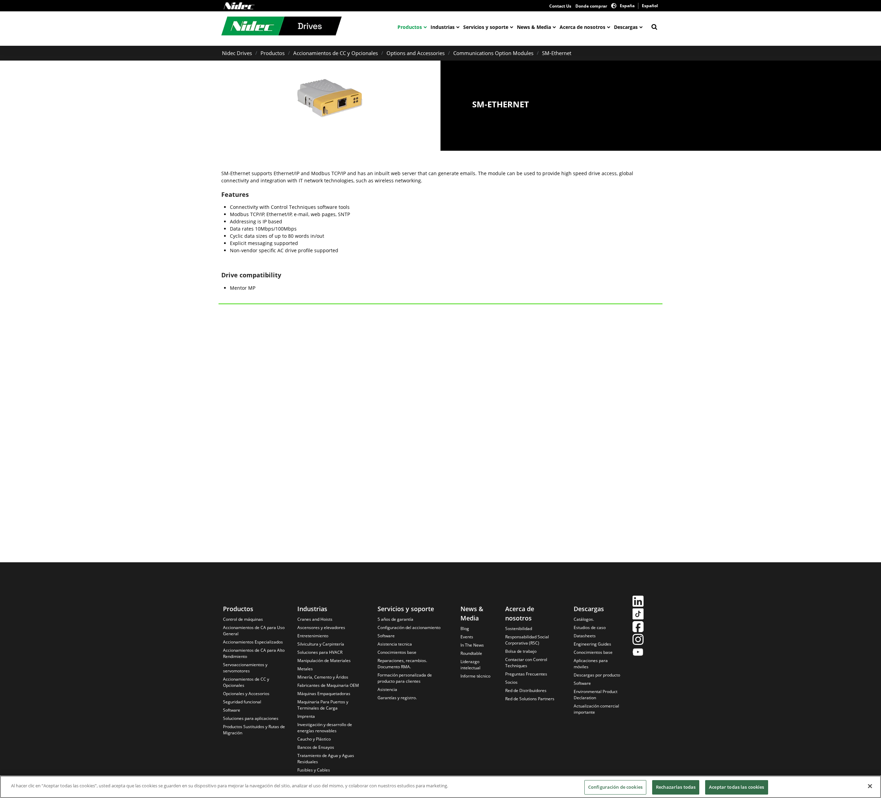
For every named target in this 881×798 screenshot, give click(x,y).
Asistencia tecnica (395, 644)
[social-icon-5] (638, 653)
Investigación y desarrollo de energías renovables (324, 728)
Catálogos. (584, 619)
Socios (511, 682)
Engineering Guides (592, 644)
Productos (409, 27)
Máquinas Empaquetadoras (323, 693)
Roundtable (471, 653)
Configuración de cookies (615, 787)
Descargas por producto (597, 675)
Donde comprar (591, 6)
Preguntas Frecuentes (526, 674)
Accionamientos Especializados (253, 642)
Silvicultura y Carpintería (320, 644)
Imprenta (306, 716)
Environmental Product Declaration (595, 695)
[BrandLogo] (281, 27)
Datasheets (585, 636)
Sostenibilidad (518, 628)
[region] (440, 787)
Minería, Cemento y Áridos (322, 677)
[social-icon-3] (638, 627)
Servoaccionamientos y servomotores (245, 668)
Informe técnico (475, 676)
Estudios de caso (590, 627)
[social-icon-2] (638, 614)
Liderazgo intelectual (470, 665)
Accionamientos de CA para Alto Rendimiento (254, 653)
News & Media (534, 27)
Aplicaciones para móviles (591, 664)
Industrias (443, 27)
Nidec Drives (237, 53)
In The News (472, 645)
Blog (464, 628)
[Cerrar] (870, 786)
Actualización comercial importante (596, 709)
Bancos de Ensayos (315, 747)
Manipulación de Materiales (324, 660)
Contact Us (560, 6)
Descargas (626, 27)
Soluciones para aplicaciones (250, 718)
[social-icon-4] (638, 640)
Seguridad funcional (242, 702)
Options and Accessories (415, 53)
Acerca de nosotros (582, 27)
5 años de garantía (395, 619)
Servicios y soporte (485, 27)
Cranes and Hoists (314, 619)
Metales (305, 669)
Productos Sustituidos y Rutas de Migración (254, 730)
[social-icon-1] (638, 602)
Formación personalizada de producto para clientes (405, 678)
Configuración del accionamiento (409, 627)
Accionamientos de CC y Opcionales (335, 53)
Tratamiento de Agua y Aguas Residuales (325, 759)
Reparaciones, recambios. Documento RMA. (402, 664)
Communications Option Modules (493, 53)
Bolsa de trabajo (521, 651)
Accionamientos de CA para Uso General (254, 631)
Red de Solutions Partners (529, 699)
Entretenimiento (312, 636)
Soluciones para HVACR (319, 652)
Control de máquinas (243, 619)
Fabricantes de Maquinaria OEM (328, 685)
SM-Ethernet (556, 53)
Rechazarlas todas (676, 787)
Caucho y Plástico (314, 739)
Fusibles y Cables (313, 770)
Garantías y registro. (397, 698)
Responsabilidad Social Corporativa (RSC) (527, 640)
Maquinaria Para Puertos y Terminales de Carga (322, 705)
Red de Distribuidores (525, 690)
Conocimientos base (397, 652)
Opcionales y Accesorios (246, 693)
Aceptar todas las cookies (736, 787)
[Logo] (239, 5)
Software (231, 710)
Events (466, 637)
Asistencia (387, 689)
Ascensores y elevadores (321, 627)
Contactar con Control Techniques (526, 663)
